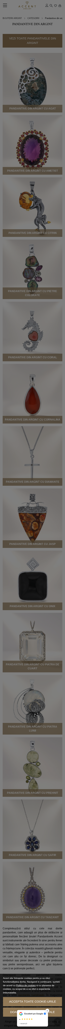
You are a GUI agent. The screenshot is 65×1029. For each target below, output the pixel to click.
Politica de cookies (26, 985)
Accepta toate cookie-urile (32, 1001)
